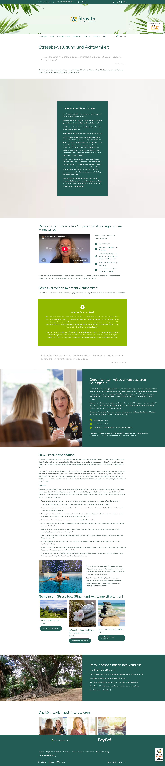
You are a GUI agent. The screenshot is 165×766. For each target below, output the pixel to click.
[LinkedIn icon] (117, 2)
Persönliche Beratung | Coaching (111, 629)
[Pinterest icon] (119, 2)
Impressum (80, 752)
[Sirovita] (82, 19)
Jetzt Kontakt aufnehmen (51, 628)
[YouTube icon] (115, 2)
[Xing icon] (124, 2)
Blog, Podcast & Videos (53, 752)
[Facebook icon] (111, 2)
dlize (63, 762)
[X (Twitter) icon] (113, 2)
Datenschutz (90, 752)
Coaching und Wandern (49, 620)
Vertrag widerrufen (47, 755)
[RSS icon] (126, 2)
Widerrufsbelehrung (102, 752)
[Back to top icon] (125, 762)
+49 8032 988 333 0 (63, 2)
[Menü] (162, 749)
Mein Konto (66, 752)
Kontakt (41, 752)
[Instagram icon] (121, 2)
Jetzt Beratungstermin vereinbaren (108, 638)
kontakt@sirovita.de (79, 2)
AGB (73, 752)
